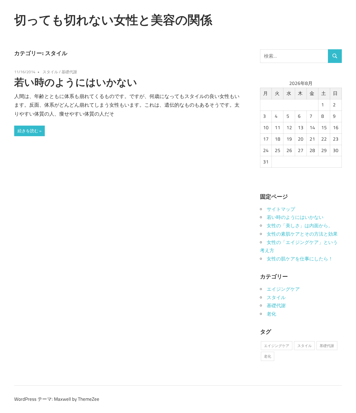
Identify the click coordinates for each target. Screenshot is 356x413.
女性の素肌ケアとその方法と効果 (302, 234)
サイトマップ (281, 209)
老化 (271, 313)
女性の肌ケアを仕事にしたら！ (300, 258)
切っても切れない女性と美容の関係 (113, 19)
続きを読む (28, 131)
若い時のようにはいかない (75, 82)
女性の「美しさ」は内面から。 (300, 225)
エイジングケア (283, 289)
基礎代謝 (69, 72)
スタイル (50, 72)
